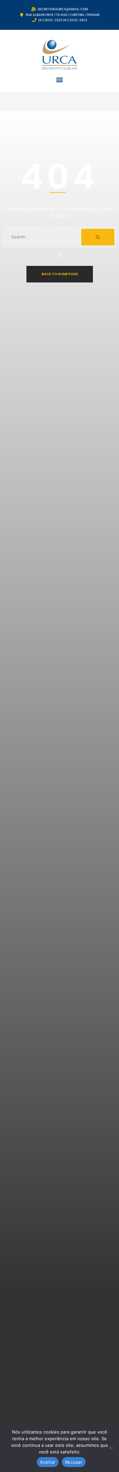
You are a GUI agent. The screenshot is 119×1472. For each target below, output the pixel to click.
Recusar (73, 1462)
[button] (59, 79)
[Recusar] (110, 1447)
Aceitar (47, 1462)
